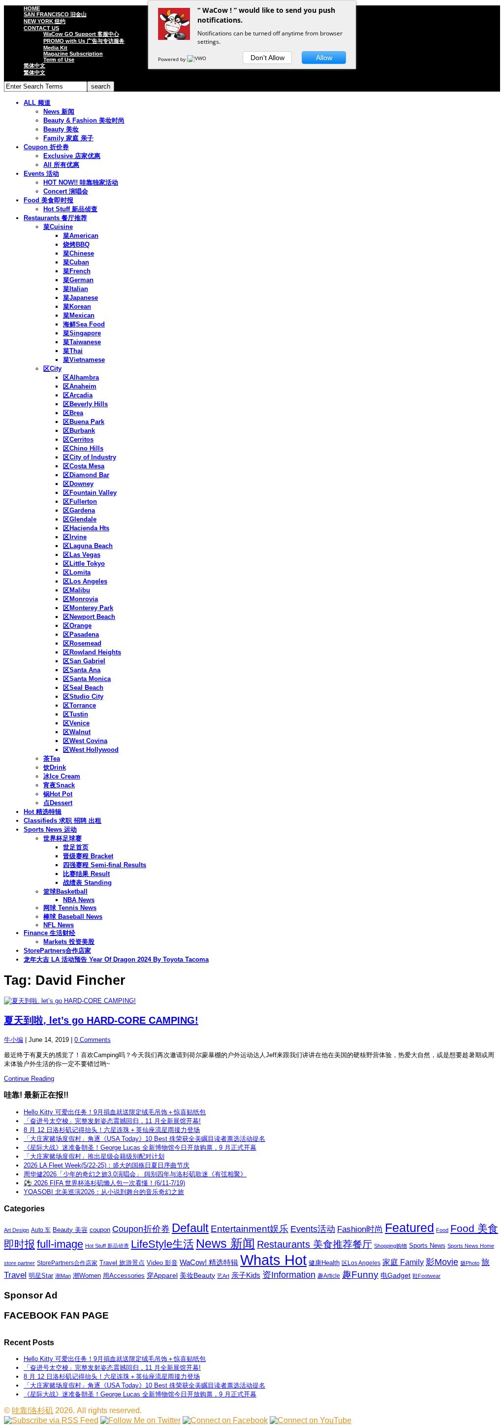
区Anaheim (79, 386)
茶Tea (51, 758)
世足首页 (76, 847)
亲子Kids (245, 1275)
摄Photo (469, 1263)
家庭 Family (403, 1262)
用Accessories (124, 1275)
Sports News (427, 1245)
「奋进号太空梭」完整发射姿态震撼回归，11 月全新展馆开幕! (112, 1121)
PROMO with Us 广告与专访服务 (84, 41)
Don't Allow (267, 58)
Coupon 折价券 (46, 147)
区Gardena (79, 510)
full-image (60, 1244)
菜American (80, 235)
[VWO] (197, 59)
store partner (19, 1263)
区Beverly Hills (85, 404)
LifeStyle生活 (162, 1244)
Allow (324, 58)
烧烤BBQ (76, 244)
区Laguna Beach (88, 546)
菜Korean (77, 306)
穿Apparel (162, 1275)
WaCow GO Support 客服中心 (81, 34)
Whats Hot (273, 1260)
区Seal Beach (83, 687)
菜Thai (73, 351)
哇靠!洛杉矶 (32, 1410)
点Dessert (57, 803)
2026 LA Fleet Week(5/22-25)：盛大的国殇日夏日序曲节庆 (106, 1165)
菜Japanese (80, 297)
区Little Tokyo (84, 563)
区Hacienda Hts (86, 528)
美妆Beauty (197, 1275)
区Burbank (79, 430)
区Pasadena (81, 634)
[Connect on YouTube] (310, 1420)
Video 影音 (162, 1262)
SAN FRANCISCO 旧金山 (55, 14)
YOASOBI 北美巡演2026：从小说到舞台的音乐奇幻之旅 (104, 1192)
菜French (77, 271)
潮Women (87, 1275)
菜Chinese (78, 253)
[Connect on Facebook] (225, 1420)
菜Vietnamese (84, 359)
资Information (288, 1274)
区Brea (73, 413)
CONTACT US (41, 28)
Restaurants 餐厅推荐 (55, 218)
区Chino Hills (83, 448)
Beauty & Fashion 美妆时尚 (84, 120)
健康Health (324, 1262)
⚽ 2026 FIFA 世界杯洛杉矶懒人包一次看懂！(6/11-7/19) (104, 1183)
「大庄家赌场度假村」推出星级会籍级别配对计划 (94, 1156)
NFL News (58, 925)
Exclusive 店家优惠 (71, 156)
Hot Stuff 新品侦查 (70, 209)
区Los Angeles (85, 581)
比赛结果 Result (86, 873)
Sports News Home (470, 1246)
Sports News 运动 (50, 829)
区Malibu (76, 590)
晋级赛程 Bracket (88, 856)
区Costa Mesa (83, 466)
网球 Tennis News (69, 907)
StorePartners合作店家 (57, 950)
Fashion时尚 (360, 1229)
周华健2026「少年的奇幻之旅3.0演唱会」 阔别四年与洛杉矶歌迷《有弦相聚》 (135, 1174)
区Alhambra (81, 377)
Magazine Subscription (73, 54)
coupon (100, 1229)
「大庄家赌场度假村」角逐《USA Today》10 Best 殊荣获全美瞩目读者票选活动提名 (144, 1138)
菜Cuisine (58, 226)
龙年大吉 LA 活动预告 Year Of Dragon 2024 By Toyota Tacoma (116, 959)
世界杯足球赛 (62, 838)
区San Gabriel (84, 661)
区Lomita (77, 572)
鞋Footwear (426, 1276)
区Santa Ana (81, 670)
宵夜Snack (59, 785)
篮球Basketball (65, 891)
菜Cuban (76, 262)
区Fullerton (80, 501)
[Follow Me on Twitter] (140, 1420)
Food (442, 1230)
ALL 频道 (37, 102)
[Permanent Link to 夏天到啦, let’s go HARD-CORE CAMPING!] (252, 1001)
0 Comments (92, 1039)
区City (52, 368)
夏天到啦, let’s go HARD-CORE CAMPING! (101, 1020)
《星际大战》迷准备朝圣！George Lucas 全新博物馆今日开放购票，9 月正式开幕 (140, 1147)
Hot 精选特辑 (43, 811)
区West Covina (85, 741)
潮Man (63, 1276)
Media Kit (55, 48)
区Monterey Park (88, 608)
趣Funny (360, 1274)
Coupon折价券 (141, 1229)
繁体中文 (34, 72)
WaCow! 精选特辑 (209, 1262)
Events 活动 (41, 173)
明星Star (41, 1275)
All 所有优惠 (61, 164)
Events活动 (312, 1229)
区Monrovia (80, 599)
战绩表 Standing (87, 882)
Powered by (172, 59)
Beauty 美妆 (61, 129)
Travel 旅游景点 (122, 1262)
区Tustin (75, 714)
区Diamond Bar (86, 475)
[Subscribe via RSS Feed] (51, 1420)
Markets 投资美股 (68, 941)
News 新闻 (58, 111)
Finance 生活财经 (49, 933)
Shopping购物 (390, 1246)
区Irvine (75, 537)
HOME (32, 8)
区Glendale (79, 519)
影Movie (442, 1262)
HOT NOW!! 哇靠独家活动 (80, 182)
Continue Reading (29, 1078)
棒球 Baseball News (72, 916)
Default (190, 1227)
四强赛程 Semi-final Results (104, 865)
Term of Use (58, 60)
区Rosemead (82, 643)
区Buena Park (83, 421)
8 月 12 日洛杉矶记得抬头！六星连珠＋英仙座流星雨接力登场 (112, 1130)
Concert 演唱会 (65, 191)
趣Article (328, 1275)
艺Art (223, 1276)
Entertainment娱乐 (249, 1229)
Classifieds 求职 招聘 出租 (62, 820)
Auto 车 (41, 1230)
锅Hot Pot (57, 794)
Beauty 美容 (70, 1229)
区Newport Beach (89, 616)
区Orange (77, 625)
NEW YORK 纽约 (44, 21)
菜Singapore (82, 333)
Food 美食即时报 (48, 200)
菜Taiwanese (82, 342)
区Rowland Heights (92, 652)
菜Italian (75, 288)
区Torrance (79, 705)
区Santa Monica (87, 678)
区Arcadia (78, 395)
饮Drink (54, 767)
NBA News (78, 900)
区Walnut (77, 732)
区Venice (76, 723)
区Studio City (83, 696)
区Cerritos (78, 439)
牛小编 (13, 1039)
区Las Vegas (81, 554)
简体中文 (34, 65)
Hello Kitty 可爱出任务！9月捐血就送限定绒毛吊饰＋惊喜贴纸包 (115, 1112)
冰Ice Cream (61, 776)
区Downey (78, 483)
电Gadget (395, 1275)
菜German (78, 280)
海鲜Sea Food (84, 324)
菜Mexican (78, 315)
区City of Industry (89, 457)
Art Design (16, 1230)
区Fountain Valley (90, 492)
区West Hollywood (91, 749)
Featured (409, 1227)
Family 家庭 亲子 (68, 138)
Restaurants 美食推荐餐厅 (314, 1244)
